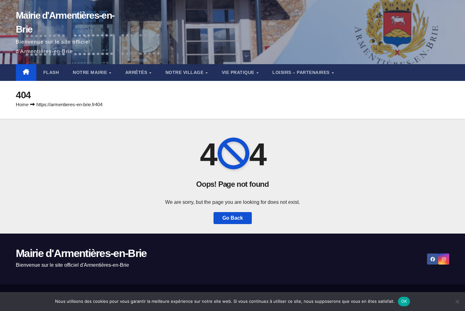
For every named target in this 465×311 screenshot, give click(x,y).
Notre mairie (90, 72)
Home (22, 104)
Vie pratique (239, 72)
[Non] (457, 301)
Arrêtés (137, 72)
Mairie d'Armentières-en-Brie (81, 253)
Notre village (185, 72)
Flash (51, 72)
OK (404, 301)
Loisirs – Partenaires (301, 72)
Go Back (232, 218)
